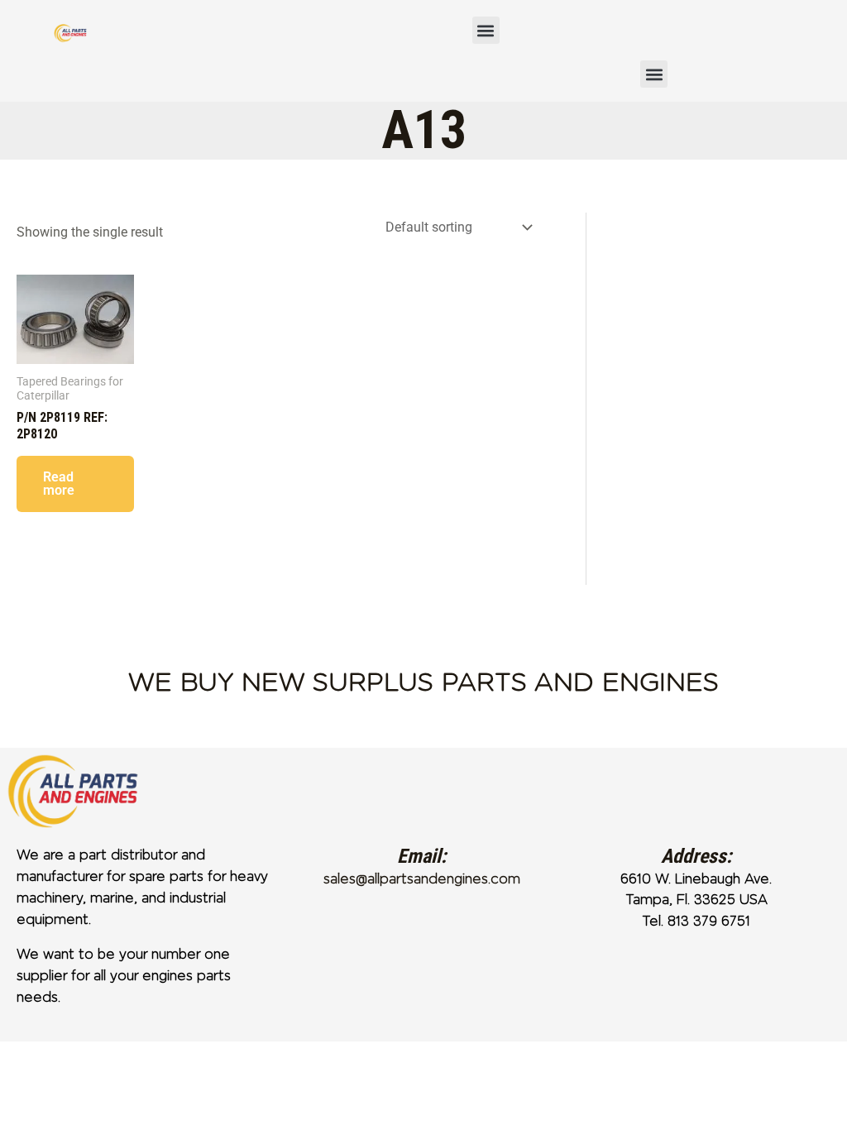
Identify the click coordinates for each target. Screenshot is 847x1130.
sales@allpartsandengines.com (421, 879)
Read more (58, 483)
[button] (486, 30)
